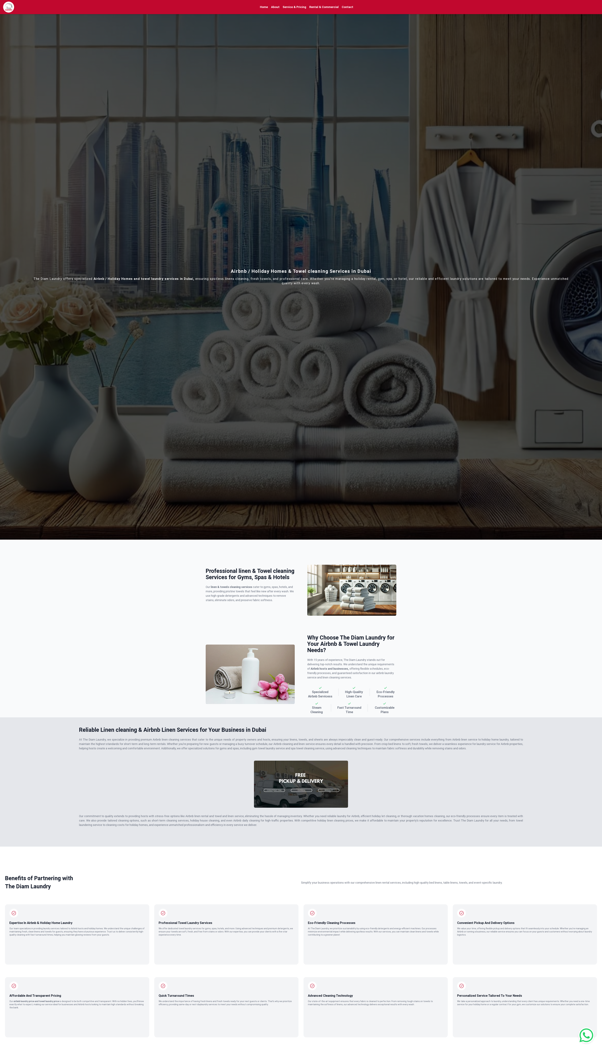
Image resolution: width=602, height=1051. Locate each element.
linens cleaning (237, 279)
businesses (67, 1004)
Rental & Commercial (324, 7)
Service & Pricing (294, 7)
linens (209, 1001)
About (275, 7)
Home (264, 7)
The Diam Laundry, (320, 928)
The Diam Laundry (355, 660)
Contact (347, 7)
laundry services (209, 1004)
